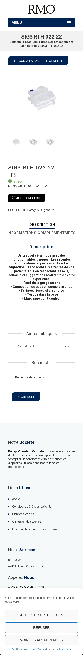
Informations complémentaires (41, 233)
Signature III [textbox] (40, 346)
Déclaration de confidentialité (54, 649)
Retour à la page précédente (38, 61)
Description (42, 224)
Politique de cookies (23, 649)
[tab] (42, 225)
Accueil (16, 499)
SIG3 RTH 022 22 (51, 45)
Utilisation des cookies (26, 521)
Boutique (15, 42)
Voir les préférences (41, 640)
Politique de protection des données (35, 529)
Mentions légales (23, 514)
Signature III (28, 45)
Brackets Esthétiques (55, 42)
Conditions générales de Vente (31, 506)
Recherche (26, 397)
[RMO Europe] (41, 9)
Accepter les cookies (41, 615)
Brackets (31, 42)
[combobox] (41, 346)
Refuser (41, 628)
